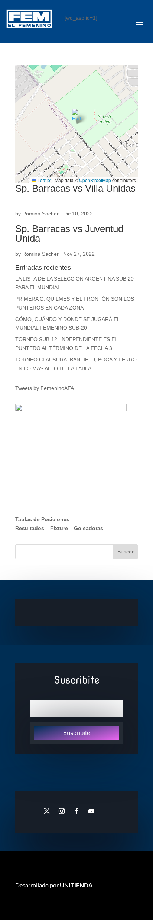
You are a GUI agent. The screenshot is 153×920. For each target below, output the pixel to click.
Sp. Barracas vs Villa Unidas (75, 188)
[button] (76, 116)
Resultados (29, 528)
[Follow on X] (47, 811)
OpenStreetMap (95, 180)
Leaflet (43, 180)
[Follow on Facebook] (76, 811)
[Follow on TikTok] (106, 811)
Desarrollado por (53, 884)
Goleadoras (88, 528)
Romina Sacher (40, 213)
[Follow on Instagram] (62, 811)
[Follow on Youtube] (91, 811)
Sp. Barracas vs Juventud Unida (69, 233)
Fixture (59, 528)
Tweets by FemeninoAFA (44, 388)
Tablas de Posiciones (42, 519)
